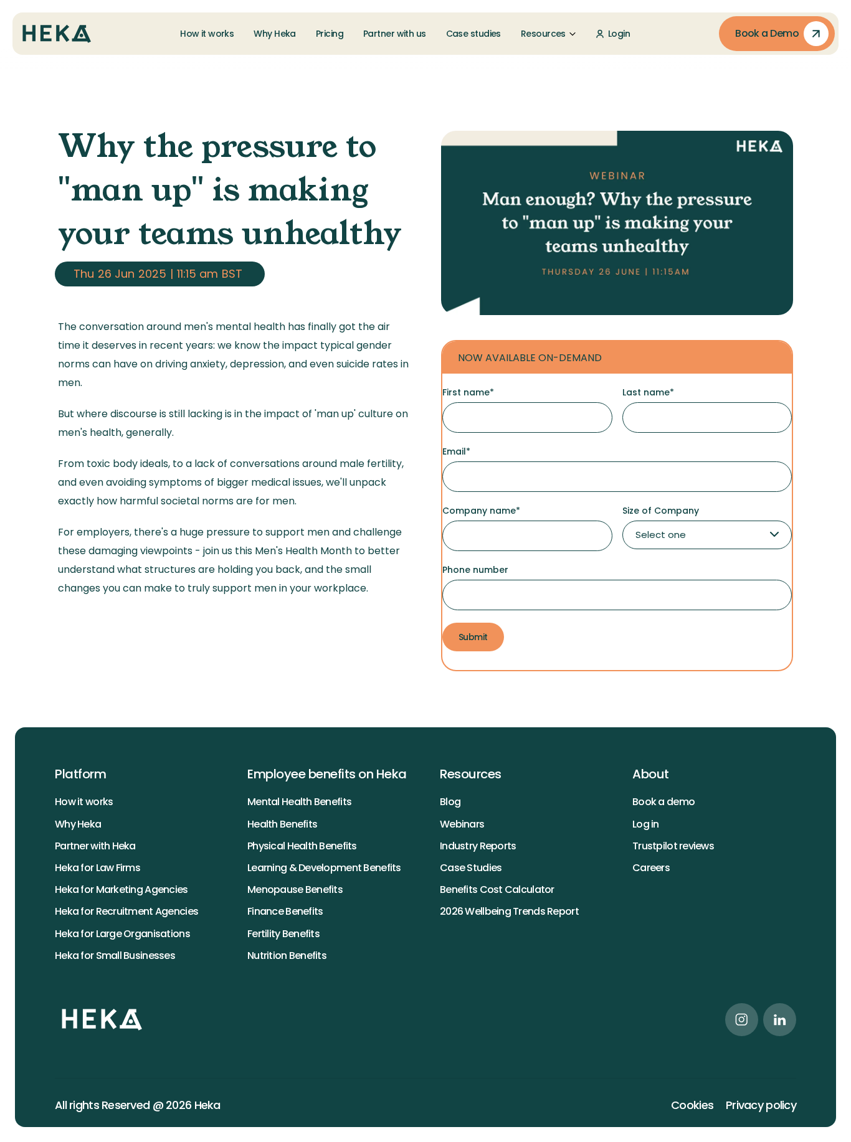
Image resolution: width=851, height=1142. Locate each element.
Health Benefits (282, 824)
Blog (450, 802)
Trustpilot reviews (673, 846)
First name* (468, 392)
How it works (84, 802)
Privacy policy (761, 1105)
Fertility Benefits (283, 934)
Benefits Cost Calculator (497, 889)
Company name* (481, 510)
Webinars (462, 824)
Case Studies (471, 868)
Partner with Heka (95, 846)
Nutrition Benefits (286, 955)
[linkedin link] (779, 1019)
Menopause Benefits (295, 889)
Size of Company (660, 510)
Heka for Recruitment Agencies (126, 911)
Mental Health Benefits (299, 802)
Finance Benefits (285, 911)
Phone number (475, 570)
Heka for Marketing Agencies (121, 889)
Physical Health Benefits (302, 846)
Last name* (648, 392)
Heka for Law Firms (97, 868)
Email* (456, 451)
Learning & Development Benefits (324, 868)
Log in (645, 824)
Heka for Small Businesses (115, 955)
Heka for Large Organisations (122, 934)
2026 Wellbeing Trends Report (509, 911)
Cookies (692, 1105)
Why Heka (78, 824)
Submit (473, 637)
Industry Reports (478, 846)
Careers (651, 868)
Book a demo (663, 802)
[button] (548, 34)
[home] (56, 34)
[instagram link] (741, 1019)
